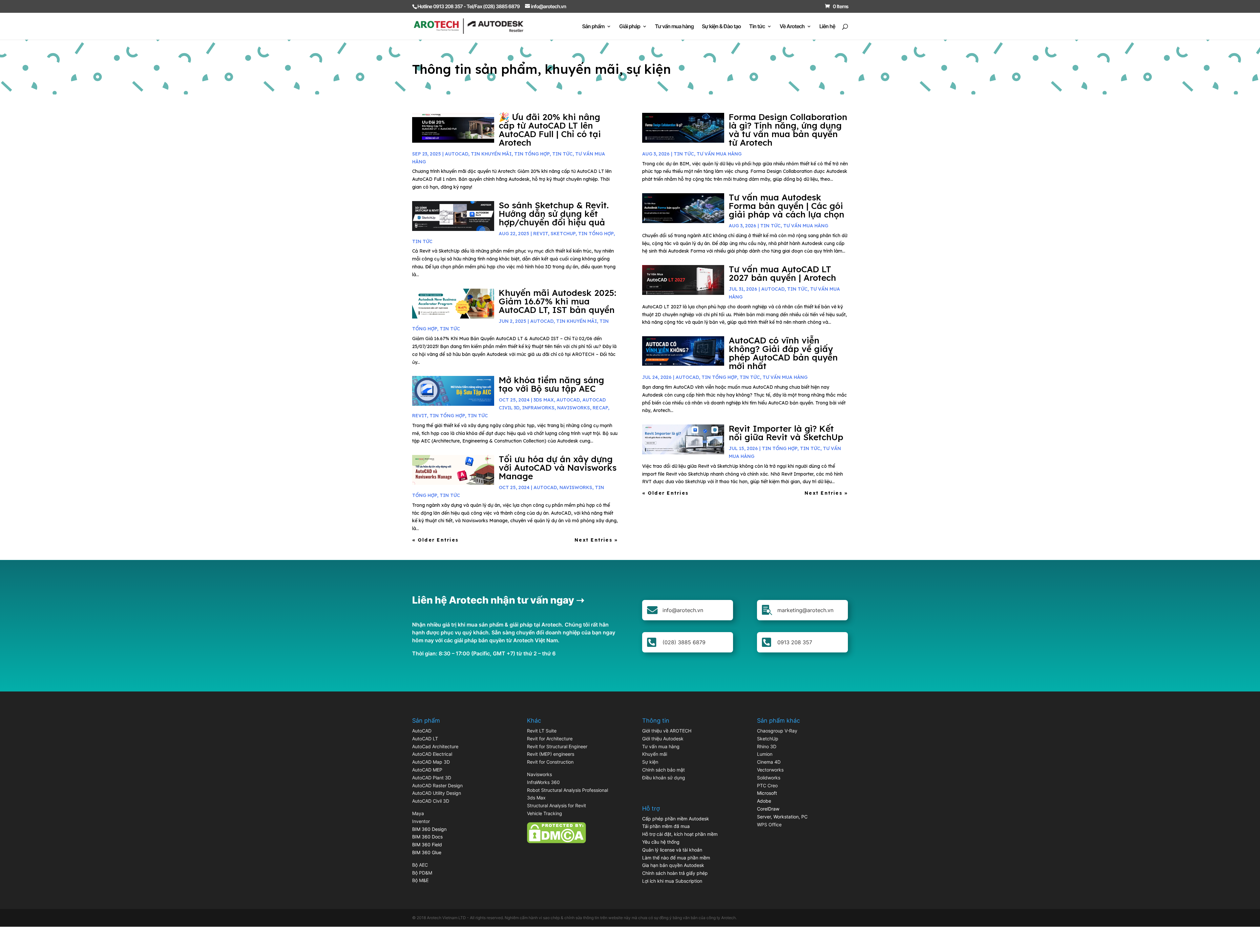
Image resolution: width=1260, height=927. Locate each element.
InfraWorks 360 (543, 782)
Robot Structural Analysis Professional (567, 790)
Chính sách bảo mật (663, 769)
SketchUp (563, 234)
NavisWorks (573, 408)
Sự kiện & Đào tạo (721, 27)
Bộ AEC (420, 865)
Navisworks (539, 774)
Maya (418, 813)
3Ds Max (544, 400)
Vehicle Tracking (544, 813)
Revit (540, 234)
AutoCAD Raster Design (437, 785)
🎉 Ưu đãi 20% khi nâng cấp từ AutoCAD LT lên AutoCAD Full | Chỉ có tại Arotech (550, 130)
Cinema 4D (769, 762)
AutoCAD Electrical (432, 754)
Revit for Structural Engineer (557, 746)
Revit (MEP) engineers (550, 754)
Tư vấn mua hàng (674, 27)
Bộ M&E (420, 880)
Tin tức (757, 27)
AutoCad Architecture (435, 746)
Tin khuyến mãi (491, 154)
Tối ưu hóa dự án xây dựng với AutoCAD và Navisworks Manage (558, 468)
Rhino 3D (766, 746)
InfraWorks (538, 408)
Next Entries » (596, 540)
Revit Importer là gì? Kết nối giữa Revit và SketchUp (786, 433)
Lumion (764, 754)
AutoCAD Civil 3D (430, 801)
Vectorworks (770, 769)
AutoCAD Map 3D (431, 762)
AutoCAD (456, 154)
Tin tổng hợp (532, 154)
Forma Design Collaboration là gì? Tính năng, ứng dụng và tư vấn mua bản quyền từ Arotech (788, 130)
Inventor (421, 821)
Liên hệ (827, 27)
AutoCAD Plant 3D (431, 777)
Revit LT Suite (541, 730)
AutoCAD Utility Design (436, 793)
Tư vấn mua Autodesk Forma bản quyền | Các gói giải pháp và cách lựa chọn (786, 206)
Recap (600, 408)
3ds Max (536, 797)
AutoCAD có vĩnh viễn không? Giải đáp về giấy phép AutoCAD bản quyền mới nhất (783, 353)
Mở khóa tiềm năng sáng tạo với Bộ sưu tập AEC (551, 384)
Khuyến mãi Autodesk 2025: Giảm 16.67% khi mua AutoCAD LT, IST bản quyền (557, 301)
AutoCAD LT (425, 738)
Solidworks (768, 777)
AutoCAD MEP (427, 769)
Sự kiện (650, 762)
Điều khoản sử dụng (663, 777)
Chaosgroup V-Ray (777, 730)
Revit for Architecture (550, 738)
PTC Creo (767, 785)
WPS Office (769, 824)
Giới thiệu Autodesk (662, 738)
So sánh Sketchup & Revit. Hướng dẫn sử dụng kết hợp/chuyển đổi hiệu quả (554, 214)
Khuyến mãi (654, 754)
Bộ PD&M (422, 873)
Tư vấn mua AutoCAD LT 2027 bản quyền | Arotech (782, 273)
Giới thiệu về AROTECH (666, 730)
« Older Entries (435, 540)
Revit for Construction (550, 762)
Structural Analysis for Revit (556, 805)
